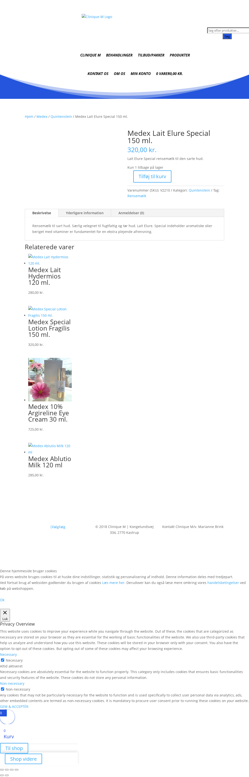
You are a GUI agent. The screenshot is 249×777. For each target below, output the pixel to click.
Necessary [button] (8, 654)
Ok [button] (2, 600)
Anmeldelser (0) (131, 213)
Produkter (180, 55)
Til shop (14, 748)
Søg (227, 36)
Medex (41, 116)
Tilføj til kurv (152, 176)
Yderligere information (85, 213)
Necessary (14, 660)
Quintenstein (61, 116)
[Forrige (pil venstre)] (2, 775)
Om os (119, 73)
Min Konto (141, 73)
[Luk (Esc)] (16, 769)
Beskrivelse (41, 213)
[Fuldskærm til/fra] (7, 769)
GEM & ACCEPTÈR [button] (14, 706)
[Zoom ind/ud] (2, 769)
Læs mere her (113, 582)
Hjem (29, 116)
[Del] (12, 769)
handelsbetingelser (223, 582)
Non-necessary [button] (12, 683)
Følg (62, 527)
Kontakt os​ (98, 73)
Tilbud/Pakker (151, 55)
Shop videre (23, 759)
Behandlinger (119, 55)
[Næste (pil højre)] (7, 775)
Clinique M (90, 55)
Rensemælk (136, 196)
